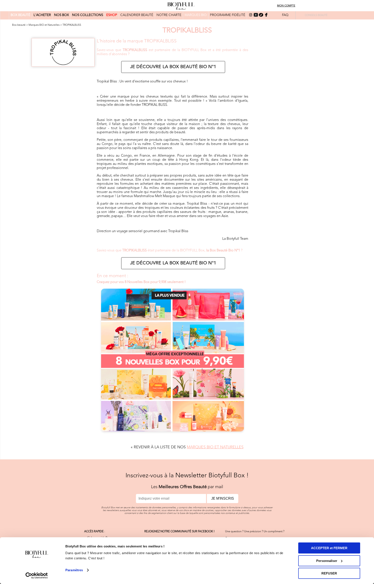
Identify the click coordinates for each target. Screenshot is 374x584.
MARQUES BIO (196, 15)
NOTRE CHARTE (168, 15)
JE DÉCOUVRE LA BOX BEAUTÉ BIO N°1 (173, 67)
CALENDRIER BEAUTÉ (136, 15)
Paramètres (74, 570)
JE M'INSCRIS (222, 498)
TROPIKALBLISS (72, 25)
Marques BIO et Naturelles (44, 25)
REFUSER (329, 573)
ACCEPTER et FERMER (329, 548)
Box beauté (19, 25)
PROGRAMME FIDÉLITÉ (227, 15)
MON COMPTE (286, 6)
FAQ (285, 15)
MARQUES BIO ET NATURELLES (215, 447)
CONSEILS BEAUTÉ (316, 15)
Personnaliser (326, 561)
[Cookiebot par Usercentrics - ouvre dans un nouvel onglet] (37, 575)
